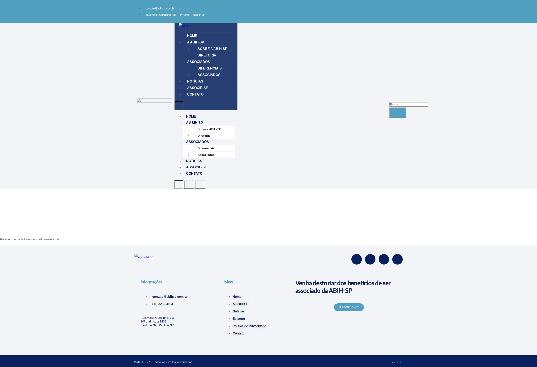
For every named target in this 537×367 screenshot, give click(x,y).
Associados (198, 62)
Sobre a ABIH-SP (212, 49)
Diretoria (207, 55)
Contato (195, 94)
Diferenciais (210, 68)
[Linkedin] (397, 7)
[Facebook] (344, 7)
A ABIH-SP (195, 42)
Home (192, 36)
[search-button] (397, 112)
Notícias (195, 81)
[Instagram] (362, 7)
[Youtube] (380, 7)
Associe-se (197, 88)
